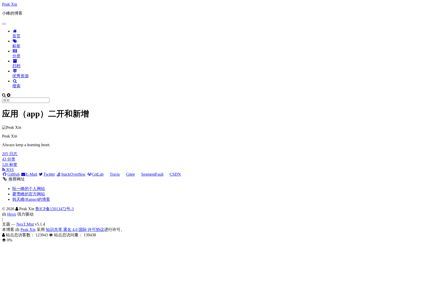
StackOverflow (73, 174)
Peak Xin (28, 229)
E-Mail (31, 174)
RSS (9, 169)
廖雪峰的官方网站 (28, 194)
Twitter (49, 174)
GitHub (13, 174)
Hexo (11, 214)
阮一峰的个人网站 (28, 188)
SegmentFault (152, 174)
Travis (115, 174)
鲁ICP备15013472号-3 (54, 209)
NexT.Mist (25, 224)
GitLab (98, 174)
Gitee (130, 174)
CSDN (175, 174)
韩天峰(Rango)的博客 (31, 199)
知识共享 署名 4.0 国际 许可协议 (75, 229)
